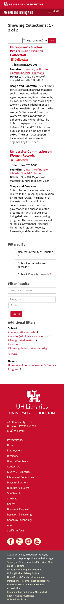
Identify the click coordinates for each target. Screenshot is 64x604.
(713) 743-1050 (16, 431)
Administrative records (22, 332)
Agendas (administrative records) (28, 336)
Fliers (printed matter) (21, 340)
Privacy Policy (15, 440)
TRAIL (51, 562)
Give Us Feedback (17, 461)
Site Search (14, 493)
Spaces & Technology (19, 520)
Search (11, 504)
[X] (19, 541)
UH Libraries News (18, 488)
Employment (14, 451)
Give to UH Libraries (19, 472)
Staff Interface (15, 531)
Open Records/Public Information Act (27, 577)
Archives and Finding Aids (18, 12)
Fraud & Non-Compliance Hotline (24, 569)
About (10, 525)
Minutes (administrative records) (27, 348)
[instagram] (28, 541)
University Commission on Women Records (31, 153)
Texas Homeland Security (32, 562)
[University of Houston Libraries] (32, 402)
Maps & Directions (18, 483)
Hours (10, 445)
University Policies (16, 599)
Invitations (14, 344)
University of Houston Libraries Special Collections (29, 71)
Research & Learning (19, 515)
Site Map (12, 499)
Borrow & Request (18, 509)
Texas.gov (12, 562)
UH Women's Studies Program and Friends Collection (26, 51)
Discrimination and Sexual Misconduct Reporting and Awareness (27, 594)
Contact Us (13, 467)
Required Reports (40, 581)
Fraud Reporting (15, 566)
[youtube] (37, 541)
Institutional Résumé (18, 581)
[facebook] (10, 541)
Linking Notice (14, 573)
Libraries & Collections (20, 477)
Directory (12, 456)
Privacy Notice (31, 573)
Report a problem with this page (36, 558)
